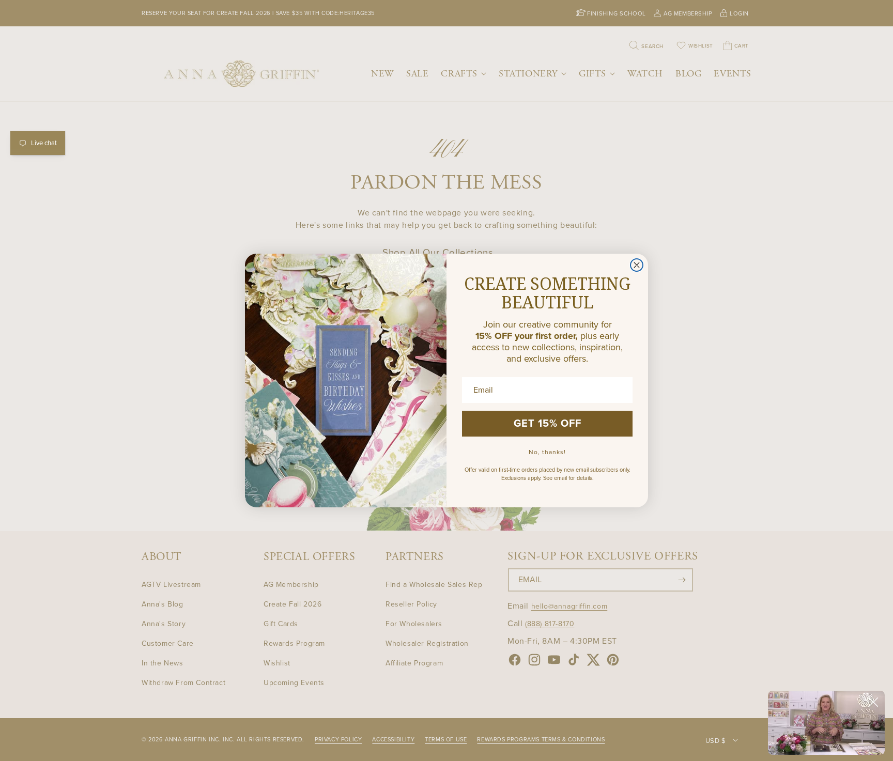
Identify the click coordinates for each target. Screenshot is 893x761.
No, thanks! (547, 452)
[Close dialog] (636, 265)
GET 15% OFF (547, 423)
